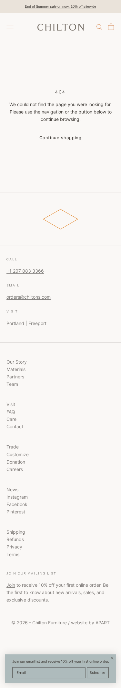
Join (10, 585)
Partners (15, 376)
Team (12, 384)
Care (11, 419)
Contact (14, 426)
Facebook (16, 504)
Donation (15, 462)
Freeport (37, 323)
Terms (12, 554)
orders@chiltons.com (28, 297)
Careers (14, 469)
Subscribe (98, 673)
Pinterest (15, 511)
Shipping (15, 532)
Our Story (16, 362)
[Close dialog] (112, 658)
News (12, 489)
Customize (17, 454)
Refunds (15, 539)
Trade (12, 446)
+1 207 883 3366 (25, 271)
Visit (10, 404)
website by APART (90, 622)
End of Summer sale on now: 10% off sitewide (60, 6)
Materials (15, 369)
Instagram (17, 497)
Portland (15, 323)
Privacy (14, 546)
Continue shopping (60, 137)
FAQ (10, 411)
